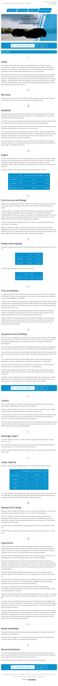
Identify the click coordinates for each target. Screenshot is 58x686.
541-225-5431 (54, 4)
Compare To (33, 10)
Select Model (22, 10)
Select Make (12, 10)
